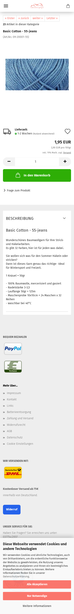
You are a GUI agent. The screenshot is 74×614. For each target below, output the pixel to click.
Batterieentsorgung (19, 412)
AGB (9, 431)
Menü (6, 6)
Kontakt (12, 399)
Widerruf (11, 509)
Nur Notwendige (37, 596)
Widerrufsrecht (16, 425)
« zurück (23, 18)
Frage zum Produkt (18, 190)
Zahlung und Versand (20, 418)
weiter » (38, 18)
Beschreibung (20, 218)
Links (10, 405)
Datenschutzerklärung (16, 576)
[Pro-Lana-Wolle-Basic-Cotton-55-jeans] (37, 68)
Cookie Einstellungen (20, 443)
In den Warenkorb (37, 175)
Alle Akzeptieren (37, 584)
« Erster (10, 18)
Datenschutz (14, 437)
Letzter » (52, 18)
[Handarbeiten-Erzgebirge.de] (37, 6)
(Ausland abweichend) (43, 133)
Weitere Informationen (37, 606)
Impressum (14, 393)
